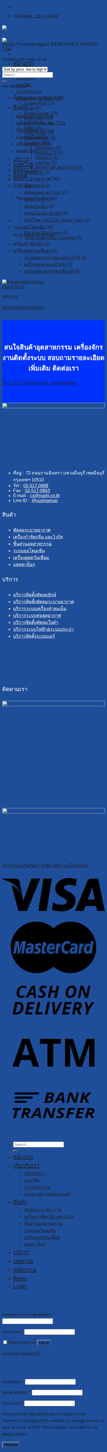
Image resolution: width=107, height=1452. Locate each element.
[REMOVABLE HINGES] (23, 281)
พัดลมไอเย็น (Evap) (42, 213)
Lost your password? (21, 1353)
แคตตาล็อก (27, 150)
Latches (42, 162)
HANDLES (46, 153)
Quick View (13, 287)
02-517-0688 (35, 485)
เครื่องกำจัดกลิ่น (28, 243)
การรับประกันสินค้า (21, 865)
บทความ (23, 164)
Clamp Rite (35, 103)
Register (11, 1445)
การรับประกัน (29, 91)
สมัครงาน (24, 170)
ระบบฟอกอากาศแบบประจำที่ (52, 257)
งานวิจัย (31, 1180)
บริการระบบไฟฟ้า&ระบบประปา (43, 629)
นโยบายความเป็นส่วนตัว (64, 865)
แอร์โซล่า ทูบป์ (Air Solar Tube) (54, 220)
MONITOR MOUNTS (55, 167)
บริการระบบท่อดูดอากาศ (37, 615)
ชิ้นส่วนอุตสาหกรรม (32, 97)
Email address (16, 1392)
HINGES (43, 157)
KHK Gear (34, 118)
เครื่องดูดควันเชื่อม (31, 250)
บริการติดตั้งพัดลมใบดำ (35, 622)
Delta (29, 108)
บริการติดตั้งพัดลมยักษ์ (34, 594)
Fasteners (45, 148)
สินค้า (20, 1202)
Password (12, 1331)
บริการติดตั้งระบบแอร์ (34, 636)
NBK (28, 128)
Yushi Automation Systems (50, 237)
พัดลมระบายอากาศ (31, 178)
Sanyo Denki (36, 138)
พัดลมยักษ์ (34, 185)
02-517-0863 (37, 490)
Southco (32, 143)
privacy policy (14, 1433)
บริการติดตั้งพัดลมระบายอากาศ (43, 601)
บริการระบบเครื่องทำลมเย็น (39, 608)
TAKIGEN (33, 172)
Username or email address (28, 1314)
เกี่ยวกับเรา (26, 78)
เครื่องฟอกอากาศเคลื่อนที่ (49, 271)
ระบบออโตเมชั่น (29, 227)
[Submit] (4, 81)
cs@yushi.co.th (45, 495)
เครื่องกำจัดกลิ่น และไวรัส (38, 537)
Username (13, 1381)
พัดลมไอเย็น (35, 206)
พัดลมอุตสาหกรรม (42, 192)
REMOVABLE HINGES (23, 307)
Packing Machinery (42, 232)
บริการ (21, 159)
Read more (13, 317)
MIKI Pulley (35, 123)
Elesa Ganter (37, 113)
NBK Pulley (35, 133)
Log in (44, 1343)
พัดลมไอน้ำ (35, 199)
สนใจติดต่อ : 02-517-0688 (35, 16)
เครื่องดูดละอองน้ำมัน (45, 264)
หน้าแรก (23, 63)
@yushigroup (45, 500)
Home (8, 44)
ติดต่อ (20, 1279)
